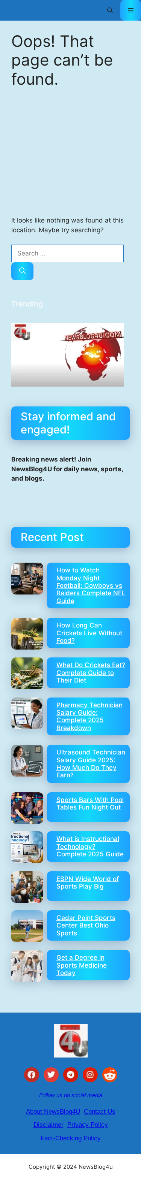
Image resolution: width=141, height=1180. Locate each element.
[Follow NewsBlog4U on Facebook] (31, 1076)
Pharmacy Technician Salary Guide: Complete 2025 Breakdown (89, 716)
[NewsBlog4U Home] (70, 1041)
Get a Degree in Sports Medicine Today (81, 965)
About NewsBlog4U (53, 1111)
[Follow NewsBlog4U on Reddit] (109, 1076)
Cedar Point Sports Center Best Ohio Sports (85, 925)
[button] (110, 10)
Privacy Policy (87, 1124)
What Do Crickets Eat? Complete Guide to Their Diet (90, 672)
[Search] (22, 271)
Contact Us (99, 1111)
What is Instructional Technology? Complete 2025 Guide (90, 846)
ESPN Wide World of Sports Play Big (87, 882)
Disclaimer (48, 1124)
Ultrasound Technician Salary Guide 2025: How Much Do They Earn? (90, 763)
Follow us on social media (70, 1095)
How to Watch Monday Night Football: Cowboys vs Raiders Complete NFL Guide (91, 585)
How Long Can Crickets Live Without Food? (89, 632)
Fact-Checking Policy (71, 1138)
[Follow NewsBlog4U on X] (51, 1076)
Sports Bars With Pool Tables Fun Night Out (90, 803)
